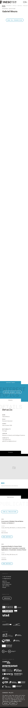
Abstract (7, 536)
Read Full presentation (14, 20)
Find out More (17, 701)
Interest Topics (11, 5)
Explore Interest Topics (12, 392)
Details (20, 5)
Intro (3, 5)
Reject (14, 703)
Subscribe (7, 598)
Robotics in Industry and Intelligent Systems (13, 435)
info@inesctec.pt (7, 578)
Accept (6, 703)
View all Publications (9, 511)
